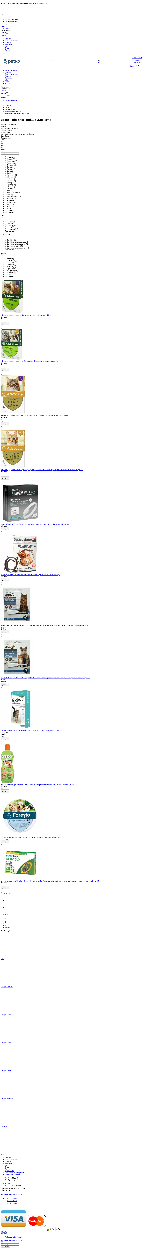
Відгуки (7, 50)
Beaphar (10, 159)
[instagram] (2, 1233)
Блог (6, 46)
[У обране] (1, 326)
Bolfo (9, 167)
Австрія (10, 259)
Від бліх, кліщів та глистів (16, 248)
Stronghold (11, 177)
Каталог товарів (11, 70)
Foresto (10, 169)
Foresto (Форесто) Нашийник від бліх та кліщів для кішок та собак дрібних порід (30, 837)
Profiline (10, 206)
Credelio (10, 210)
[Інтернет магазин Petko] (11, 63)
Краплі (9, 221)
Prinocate (10, 203)
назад (7, 914)
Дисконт (8, 48)
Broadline (10, 181)
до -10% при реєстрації (9, 785)
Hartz (9, 189)
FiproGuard (11, 175)
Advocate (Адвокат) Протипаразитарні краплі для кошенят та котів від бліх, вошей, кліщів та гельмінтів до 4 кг (42, 470)
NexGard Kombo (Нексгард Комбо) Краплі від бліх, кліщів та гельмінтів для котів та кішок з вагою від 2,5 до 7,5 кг (59, 881)
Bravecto (10, 165)
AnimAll (10, 191)
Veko (9, 208)
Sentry (9, 173)
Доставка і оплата (11, 41)
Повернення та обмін (13, 1175)
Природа (10, 185)
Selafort (10, 201)
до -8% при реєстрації (9, 881)
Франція (10, 269)
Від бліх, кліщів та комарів (17, 242)
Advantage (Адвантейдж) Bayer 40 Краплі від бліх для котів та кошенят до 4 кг (29, 361)
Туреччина (11, 273)
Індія (9, 275)
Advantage (11, 161)
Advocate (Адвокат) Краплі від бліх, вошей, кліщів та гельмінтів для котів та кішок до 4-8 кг (35, 415)
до (2, 146)
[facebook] (5, 1233)
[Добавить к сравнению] (1, 328)
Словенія (10, 265)
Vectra (9, 195)
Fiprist (9, 204)
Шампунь (10, 225)
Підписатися (5, 1190)
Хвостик (10, 199)
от (2, 142)
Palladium (10, 179)
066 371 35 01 (137, 60)
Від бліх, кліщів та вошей (16, 244)
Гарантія (8, 42)
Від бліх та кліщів (13, 246)
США (9, 263)
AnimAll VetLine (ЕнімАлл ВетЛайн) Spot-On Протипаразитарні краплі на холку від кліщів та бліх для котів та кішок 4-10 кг (45, 625)
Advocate (10, 163)
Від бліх (10, 240)
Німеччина (11, 261)
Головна (8, 106)
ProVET (10, 187)
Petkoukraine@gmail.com (13, 1237)
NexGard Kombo (13, 197)
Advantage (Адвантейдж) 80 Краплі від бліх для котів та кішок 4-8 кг (26, 315)
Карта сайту (9, 1171)
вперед (7, 927)
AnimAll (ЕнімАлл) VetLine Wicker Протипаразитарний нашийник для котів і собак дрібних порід (35, 524)
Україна (10, 267)
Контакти (8, 44)
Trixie (9, 183)
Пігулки (10, 223)
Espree (9, 171)
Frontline (10, 157)
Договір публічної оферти (14, 1173)
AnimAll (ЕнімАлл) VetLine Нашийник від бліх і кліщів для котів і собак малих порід (30, 575)
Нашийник (11, 229)
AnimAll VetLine (12, 193)
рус (2, 16)
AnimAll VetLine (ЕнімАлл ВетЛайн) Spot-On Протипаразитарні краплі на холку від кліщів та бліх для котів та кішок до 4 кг (45, 678)
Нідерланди (11, 271)
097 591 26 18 (137, 63)
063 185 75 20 (137, 58)
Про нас (8, 39)
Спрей (9, 227)
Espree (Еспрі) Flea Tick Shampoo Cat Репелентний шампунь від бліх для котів (46, 785)
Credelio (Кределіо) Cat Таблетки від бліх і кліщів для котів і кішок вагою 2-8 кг (30, 730)
